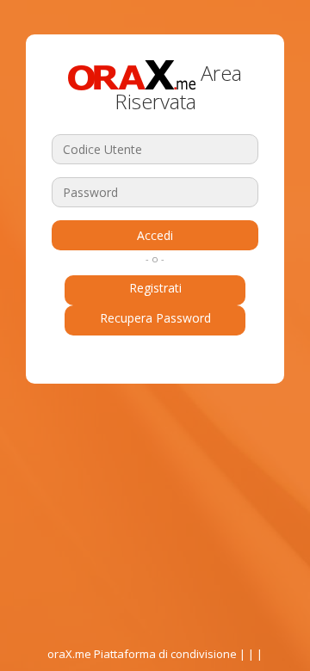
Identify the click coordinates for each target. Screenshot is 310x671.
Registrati (155, 288)
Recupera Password (155, 318)
